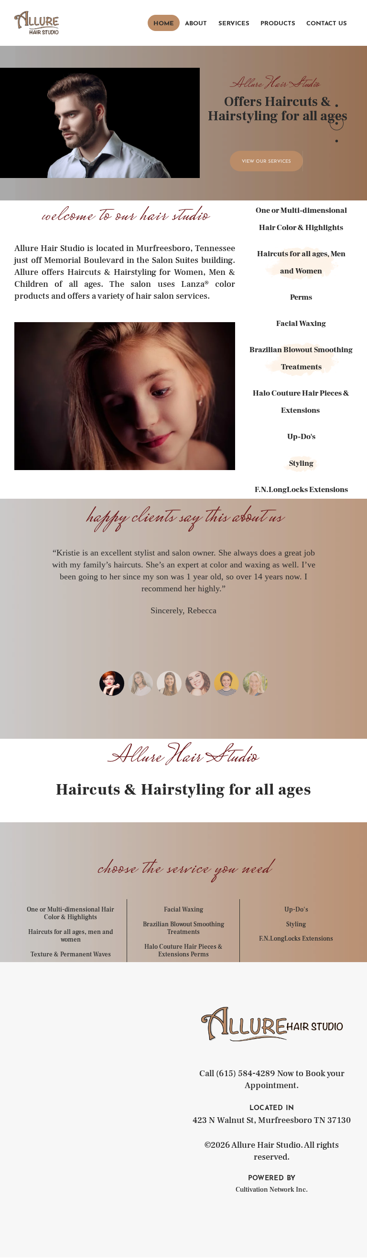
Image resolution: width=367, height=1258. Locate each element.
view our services (266, 161)
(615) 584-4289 (245, 1073)
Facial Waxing (183, 909)
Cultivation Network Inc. (272, 1189)
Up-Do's (296, 909)
